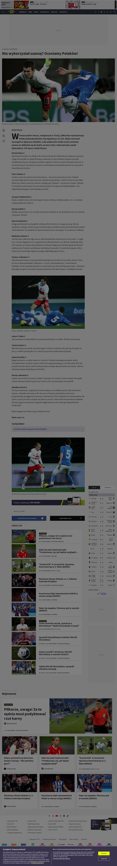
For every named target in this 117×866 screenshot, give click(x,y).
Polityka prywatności (37, 863)
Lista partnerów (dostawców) (61, 859)
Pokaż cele (104, 858)
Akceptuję (104, 853)
